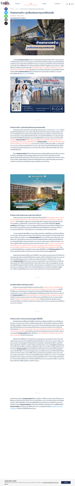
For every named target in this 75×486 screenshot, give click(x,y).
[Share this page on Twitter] (6, 12)
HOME (12, 9)
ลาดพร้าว (57, 130)
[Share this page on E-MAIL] (6, 20)
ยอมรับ (65, 482)
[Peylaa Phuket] (37, 192)
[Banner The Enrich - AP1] (37, 94)
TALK (16, 9)
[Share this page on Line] (6, 16)
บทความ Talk (25, 74)
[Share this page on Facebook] (6, 9)
